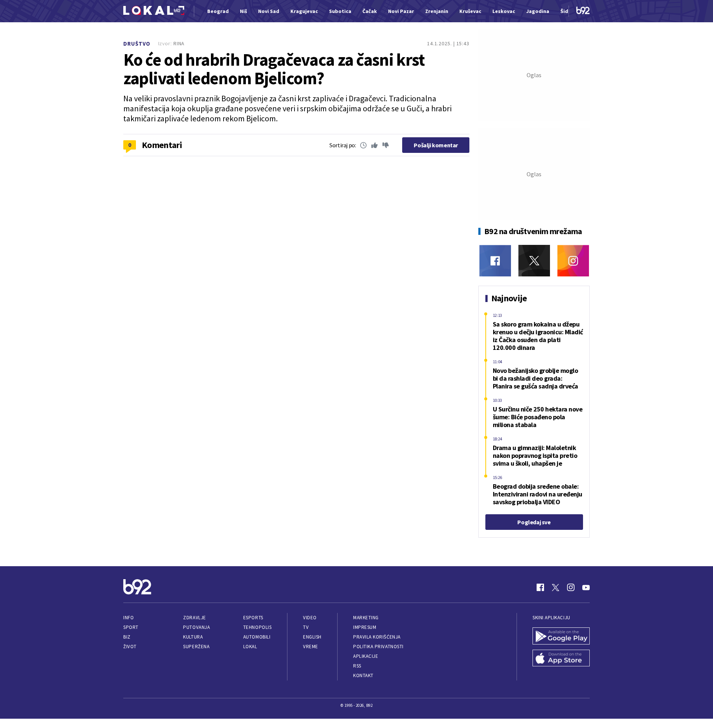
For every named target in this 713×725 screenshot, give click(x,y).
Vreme (310, 646)
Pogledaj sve (533, 522)
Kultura (193, 637)
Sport (131, 627)
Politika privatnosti (378, 646)
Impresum (364, 627)
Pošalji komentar (436, 145)
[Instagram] (573, 260)
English (312, 637)
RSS (357, 666)
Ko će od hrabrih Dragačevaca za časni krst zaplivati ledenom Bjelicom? (273, 69)
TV (306, 627)
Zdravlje (194, 617)
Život (130, 646)
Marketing (366, 617)
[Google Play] (561, 636)
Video (310, 617)
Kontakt (363, 675)
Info (128, 617)
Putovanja (196, 627)
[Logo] (153, 11)
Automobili (256, 637)
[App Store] (561, 659)
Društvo (136, 43)
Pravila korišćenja (377, 637)
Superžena (196, 646)
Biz (127, 637)
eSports (253, 617)
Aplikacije (365, 656)
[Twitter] (534, 260)
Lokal (250, 646)
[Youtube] (586, 587)
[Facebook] (495, 260)
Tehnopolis (257, 627)
